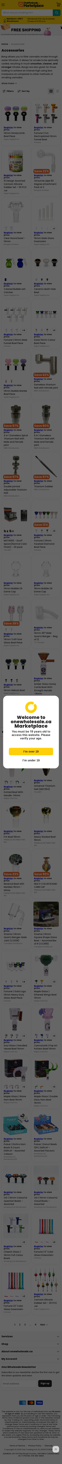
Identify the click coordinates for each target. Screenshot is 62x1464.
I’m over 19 (31, 751)
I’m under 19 (31, 760)
